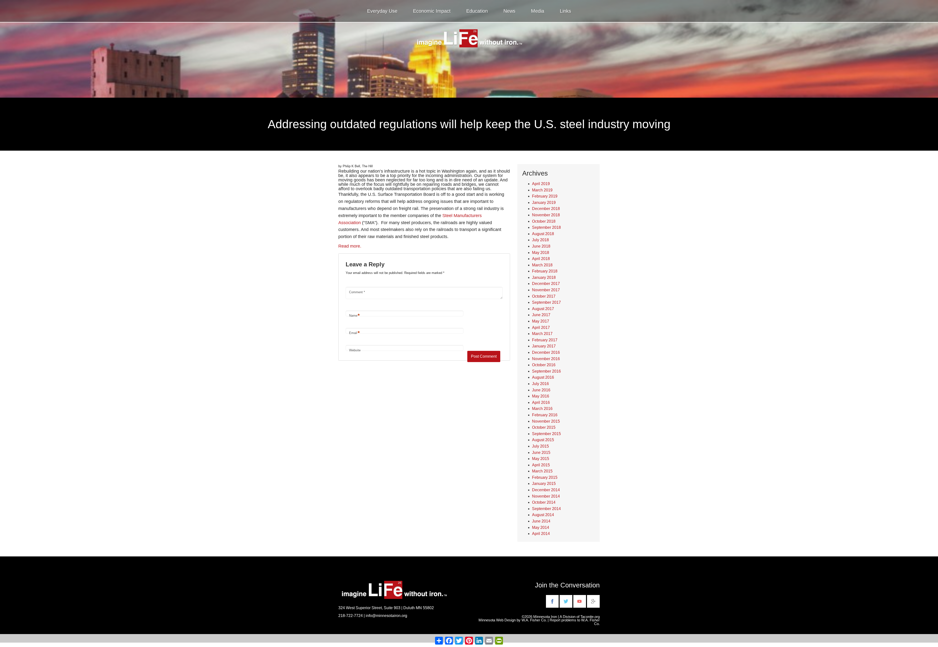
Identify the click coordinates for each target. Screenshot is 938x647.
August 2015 (543, 440)
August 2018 (543, 234)
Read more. (349, 246)
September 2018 (546, 227)
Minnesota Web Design (497, 620)
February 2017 (544, 340)
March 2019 (542, 190)
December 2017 (546, 284)
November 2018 (546, 215)
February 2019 (544, 196)
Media (537, 11)
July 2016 (540, 384)
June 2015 (541, 452)
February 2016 (544, 415)
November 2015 (546, 421)
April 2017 (541, 327)
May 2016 (540, 396)
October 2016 (543, 365)
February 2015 (544, 477)
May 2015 (540, 459)
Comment (357, 292)
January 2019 (544, 202)
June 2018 (541, 246)
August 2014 (543, 515)
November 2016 (546, 359)
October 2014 (543, 502)
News (509, 11)
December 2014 (546, 490)
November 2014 (546, 496)
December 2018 (546, 209)
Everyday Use (382, 11)
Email (354, 333)
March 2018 (542, 265)
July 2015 (540, 446)
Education (477, 11)
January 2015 (544, 483)
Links (565, 11)
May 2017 (540, 321)
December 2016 (546, 352)
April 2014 (541, 534)
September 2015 (546, 434)
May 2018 (540, 252)
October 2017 (543, 296)
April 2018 (541, 259)
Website (355, 350)
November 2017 (546, 290)
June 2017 (541, 315)
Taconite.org (590, 617)
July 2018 (540, 240)
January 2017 (544, 346)
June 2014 (541, 521)
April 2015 (541, 465)
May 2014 (540, 527)
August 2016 (543, 377)
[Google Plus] (593, 601)
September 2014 (546, 509)
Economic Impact (432, 11)
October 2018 (543, 221)
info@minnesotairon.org (386, 615)
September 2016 (546, 371)
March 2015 (542, 471)
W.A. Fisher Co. (590, 622)
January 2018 (544, 277)
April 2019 (541, 184)
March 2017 (542, 334)
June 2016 (541, 390)
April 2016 (541, 402)
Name (354, 316)
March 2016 (542, 409)
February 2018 (544, 271)
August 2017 (543, 309)
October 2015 (543, 427)
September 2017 (546, 302)
